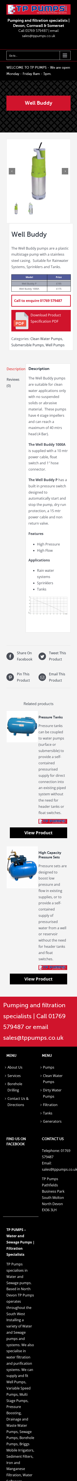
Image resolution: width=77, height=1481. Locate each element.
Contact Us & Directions (18, 1101)
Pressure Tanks (50, 717)
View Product (38, 833)
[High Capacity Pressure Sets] (22, 867)
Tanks (47, 1113)
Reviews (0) (13, 382)
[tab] (14, 369)
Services (14, 1075)
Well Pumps (55, 345)
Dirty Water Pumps (52, 1093)
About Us (14, 1067)
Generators (52, 1121)
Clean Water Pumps (46, 338)
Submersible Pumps (27, 345)
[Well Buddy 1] (38, 171)
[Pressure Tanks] (22, 726)
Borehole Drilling (14, 1087)
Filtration (50, 1104)
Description (15, 369)
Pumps (48, 1067)
